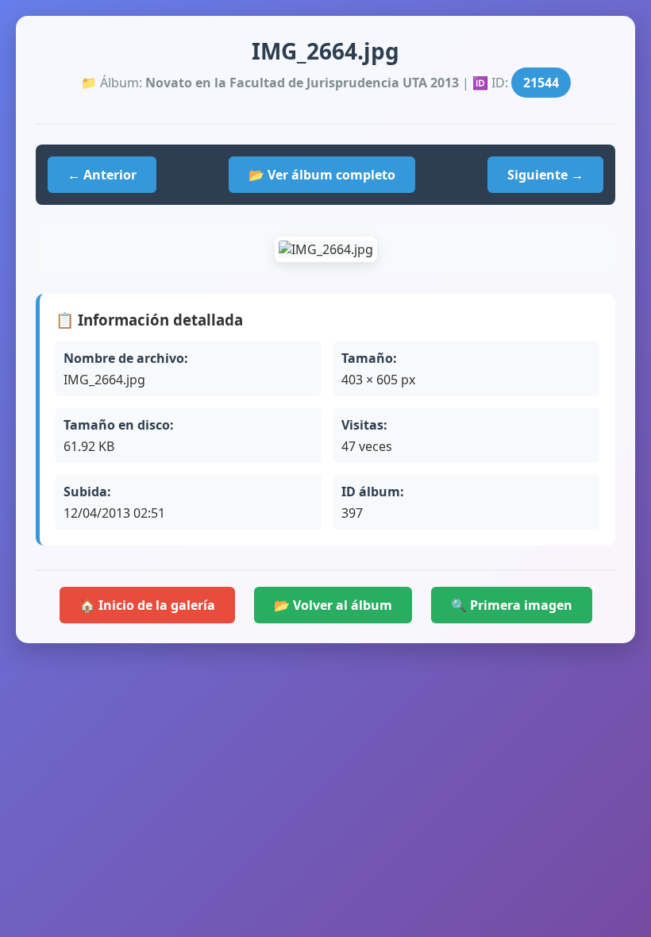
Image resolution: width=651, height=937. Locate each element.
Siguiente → (545, 174)
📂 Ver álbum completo (321, 174)
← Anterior (102, 174)
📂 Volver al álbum (333, 605)
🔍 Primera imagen (511, 605)
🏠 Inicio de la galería (147, 605)
